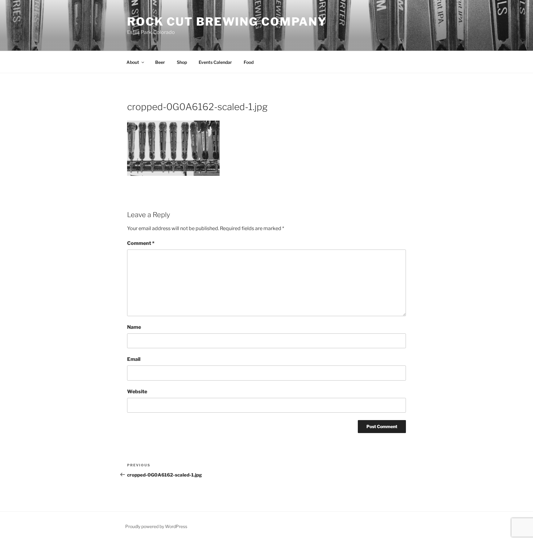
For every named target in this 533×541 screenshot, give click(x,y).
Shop (182, 62)
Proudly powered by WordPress (156, 526)
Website (137, 391)
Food (249, 62)
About (132, 62)
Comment (141, 243)
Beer (160, 62)
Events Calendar (215, 62)
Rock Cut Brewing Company (227, 21)
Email (133, 359)
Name (134, 327)
